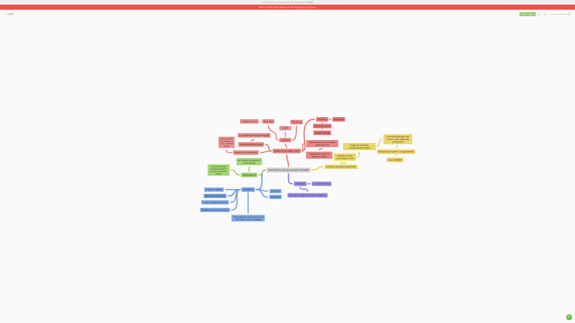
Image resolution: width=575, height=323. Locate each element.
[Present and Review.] (539, 9)
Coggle (310, 2)
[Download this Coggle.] (545, 9)
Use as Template (558, 9)
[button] (569, 317)
